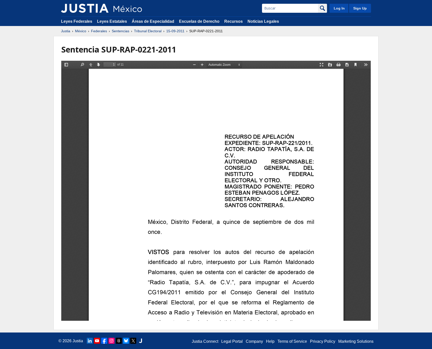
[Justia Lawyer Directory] (141, 341)
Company (254, 341)
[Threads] (119, 341)
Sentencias (120, 31)
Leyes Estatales (112, 21)
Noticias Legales (263, 21)
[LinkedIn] (90, 341)
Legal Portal (232, 341)
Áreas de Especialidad (153, 21)
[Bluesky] (126, 341)
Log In (339, 8)
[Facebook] (104, 341)
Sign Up (360, 8)
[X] (133, 341)
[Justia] (84, 8)
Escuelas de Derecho (199, 21)
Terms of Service (292, 341)
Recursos (233, 21)
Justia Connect (205, 341)
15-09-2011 (175, 31)
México (80, 31)
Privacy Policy (322, 341)
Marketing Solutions (356, 341)
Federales (99, 31)
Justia (65, 31)
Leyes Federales (76, 21)
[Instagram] (111, 341)
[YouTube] (97, 341)
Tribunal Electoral (148, 31)
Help (270, 341)
